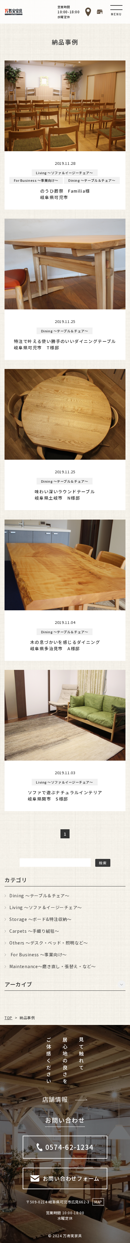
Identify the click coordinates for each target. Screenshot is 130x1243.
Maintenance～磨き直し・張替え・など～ (52, 966)
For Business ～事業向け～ (38, 954)
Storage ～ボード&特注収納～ (40, 919)
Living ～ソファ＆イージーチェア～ (45, 907)
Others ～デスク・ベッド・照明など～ (48, 943)
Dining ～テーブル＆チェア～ (39, 895)
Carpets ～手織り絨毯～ (34, 931)
